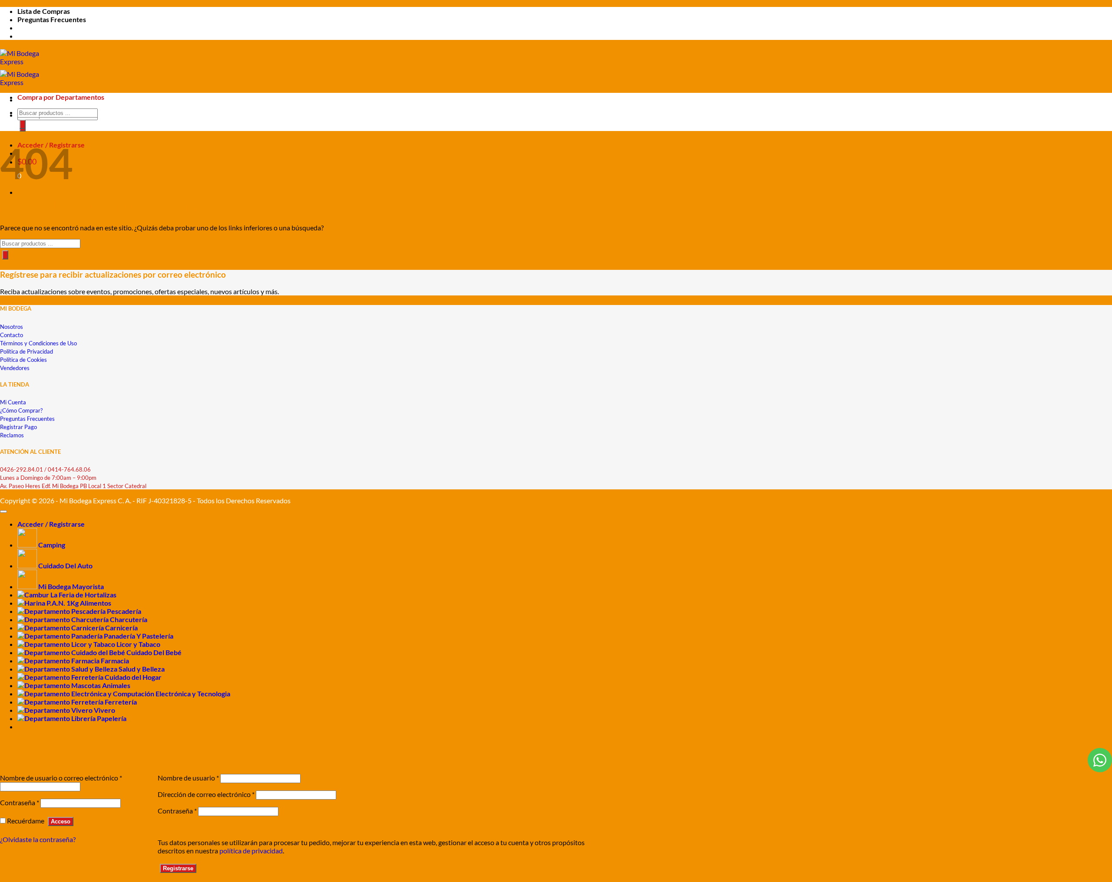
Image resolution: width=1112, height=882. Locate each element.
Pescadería (124, 611)
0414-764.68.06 (69, 469)
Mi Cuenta (13, 402)
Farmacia (115, 660)
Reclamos (12, 435)
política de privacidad (251, 850)
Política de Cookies (23, 359)
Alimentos (95, 603)
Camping (51, 545)
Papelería (111, 718)
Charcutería (128, 619)
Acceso (60, 821)
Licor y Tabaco (138, 644)
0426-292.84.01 (21, 469)
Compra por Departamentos (60, 97)
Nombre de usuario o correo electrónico (61, 778)
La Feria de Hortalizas (83, 594)
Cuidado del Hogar (133, 677)
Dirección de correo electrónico (206, 794)
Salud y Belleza (142, 669)
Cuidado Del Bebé (154, 652)
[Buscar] (23, 124)
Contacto (11, 334)
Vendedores (15, 367)
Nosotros (11, 326)
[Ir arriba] (3, 511)
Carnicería (121, 627)
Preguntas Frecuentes (51, 19)
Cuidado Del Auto (65, 565)
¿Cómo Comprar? (21, 410)
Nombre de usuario (188, 778)
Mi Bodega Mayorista (71, 586)
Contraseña (19, 802)
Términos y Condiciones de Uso (38, 343)
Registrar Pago (18, 426)
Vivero (104, 710)
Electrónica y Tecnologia (193, 693)
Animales (116, 685)
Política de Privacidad (26, 351)
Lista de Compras (43, 11)
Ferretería (121, 702)
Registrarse (178, 868)
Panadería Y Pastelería (138, 636)
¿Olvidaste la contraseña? (38, 839)
